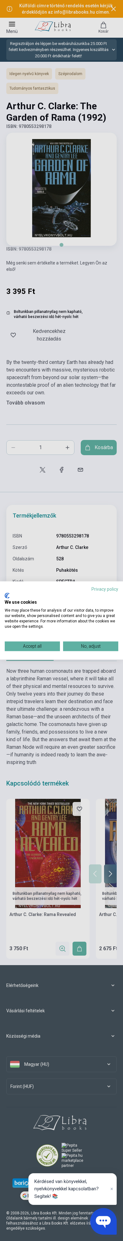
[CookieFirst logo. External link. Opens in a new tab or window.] (7, 595)
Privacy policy (104, 589)
